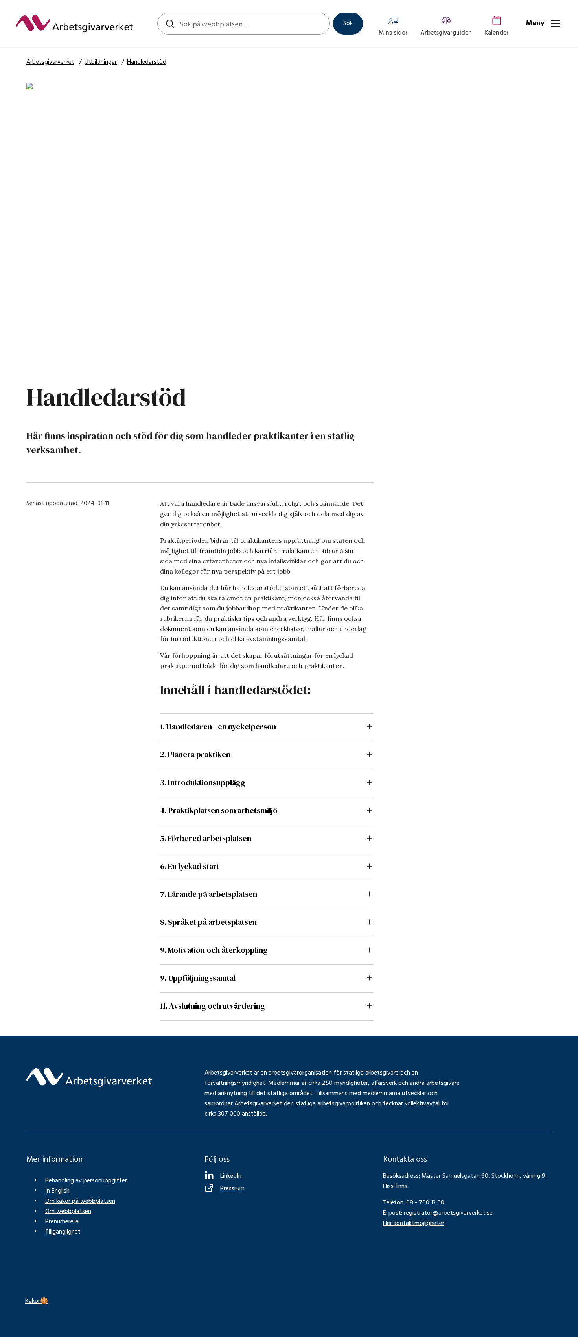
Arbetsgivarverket (50, 62)
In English (57, 1191)
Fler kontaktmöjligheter (413, 1223)
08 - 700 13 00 (425, 1203)
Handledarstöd (146, 62)
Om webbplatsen (68, 1211)
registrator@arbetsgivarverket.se (448, 1213)
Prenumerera (62, 1222)
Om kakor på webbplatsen (80, 1201)
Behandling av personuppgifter (86, 1181)
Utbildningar (101, 62)
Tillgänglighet (63, 1232)
